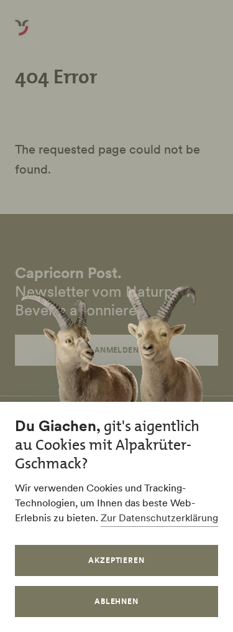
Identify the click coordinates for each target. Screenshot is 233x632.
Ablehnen (116, 601)
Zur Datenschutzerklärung (159, 517)
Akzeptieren (116, 560)
